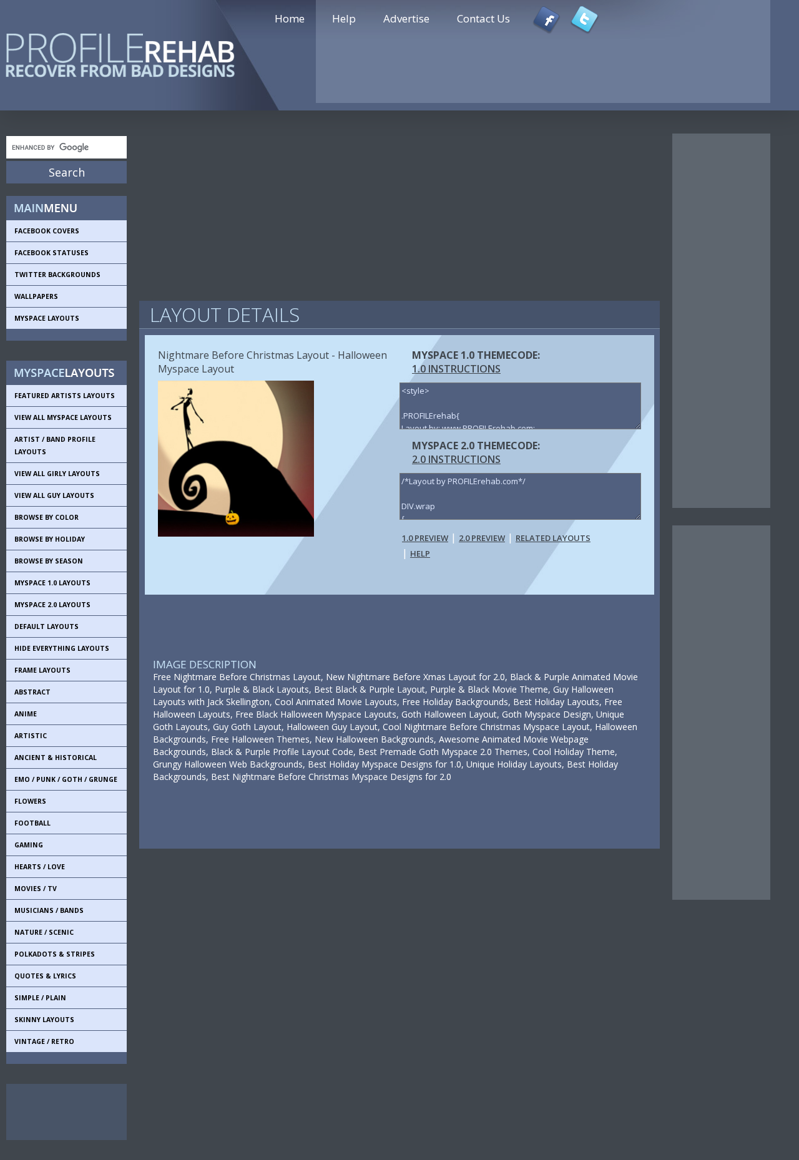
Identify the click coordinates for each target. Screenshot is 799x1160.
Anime (25, 713)
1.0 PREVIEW (425, 537)
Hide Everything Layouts (61, 648)
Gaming (28, 845)
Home (290, 18)
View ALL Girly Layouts (57, 473)
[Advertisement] (62, 1112)
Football (32, 823)
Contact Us (483, 18)
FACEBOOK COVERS (46, 231)
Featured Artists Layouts (64, 395)
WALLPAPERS (36, 296)
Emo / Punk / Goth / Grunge (65, 779)
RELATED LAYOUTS (553, 537)
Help (344, 18)
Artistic (30, 735)
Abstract (32, 692)
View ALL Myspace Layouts (63, 417)
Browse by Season (48, 561)
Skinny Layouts (44, 1019)
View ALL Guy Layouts (54, 495)
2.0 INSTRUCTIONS (456, 459)
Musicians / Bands (49, 910)
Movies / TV (35, 888)
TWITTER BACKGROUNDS (57, 274)
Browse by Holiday (49, 539)
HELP (420, 553)
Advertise (406, 18)
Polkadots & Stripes (54, 954)
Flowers (30, 801)
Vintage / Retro (44, 1041)
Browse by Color (46, 517)
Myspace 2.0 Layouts (52, 604)
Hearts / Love (39, 866)
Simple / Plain (40, 997)
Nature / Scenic (44, 932)
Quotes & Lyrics (45, 976)
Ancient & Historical (55, 757)
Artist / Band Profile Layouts (55, 445)
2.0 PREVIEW (482, 537)
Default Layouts (46, 626)
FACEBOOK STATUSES (51, 252)
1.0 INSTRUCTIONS (456, 369)
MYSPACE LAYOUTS (46, 318)
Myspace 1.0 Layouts (52, 582)
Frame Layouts (42, 670)
